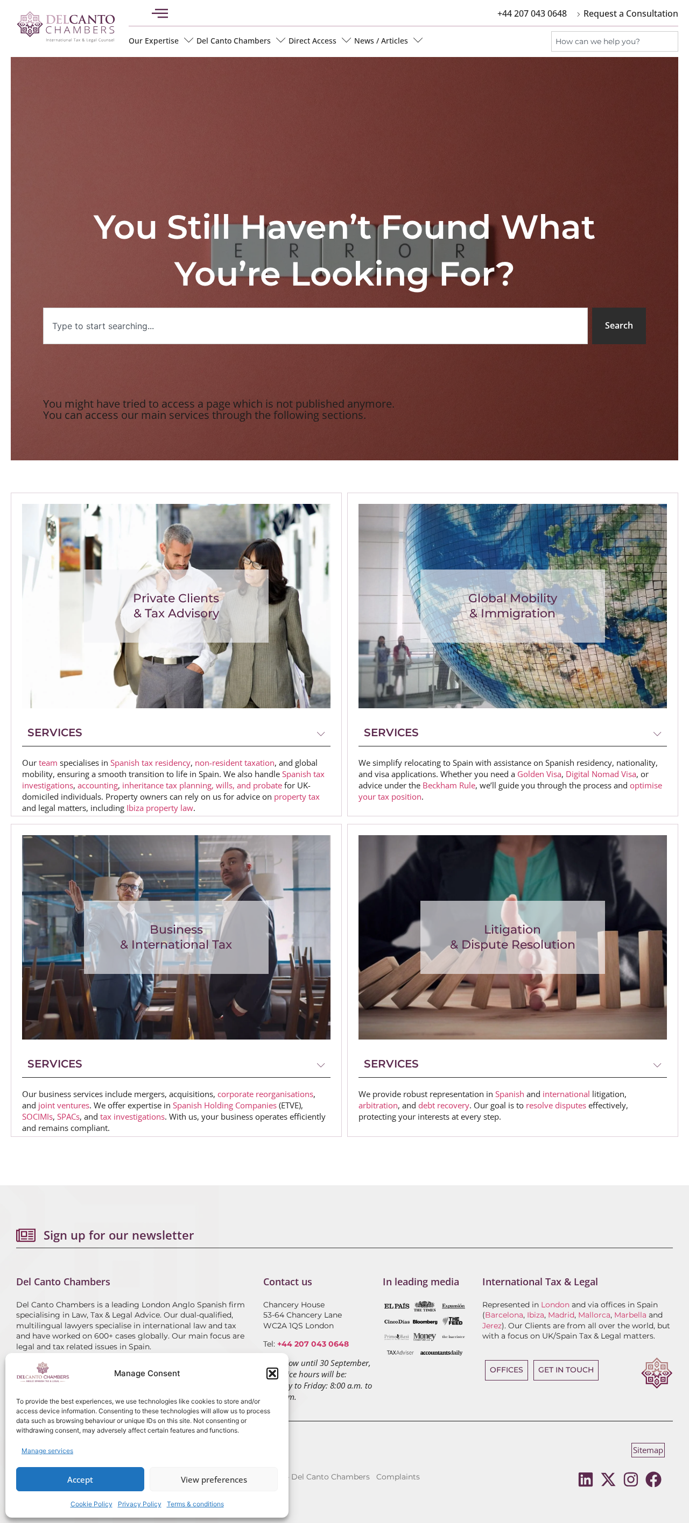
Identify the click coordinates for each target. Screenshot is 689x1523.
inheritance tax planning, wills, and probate (202, 785)
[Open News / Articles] (418, 40)
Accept (80, 1479)
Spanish (509, 1093)
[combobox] (614, 41)
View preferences (214, 1479)
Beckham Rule (449, 785)
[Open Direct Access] (346, 40)
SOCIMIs (37, 1116)
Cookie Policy (92, 1504)
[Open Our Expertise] (189, 40)
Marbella (630, 1315)
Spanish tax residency (150, 762)
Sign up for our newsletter (119, 1235)
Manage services (47, 1451)
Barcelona (504, 1315)
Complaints (398, 1477)
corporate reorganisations (265, 1093)
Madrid (561, 1315)
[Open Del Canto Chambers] (281, 40)
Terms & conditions (195, 1504)
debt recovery (443, 1105)
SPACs (68, 1116)
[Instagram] (631, 1479)
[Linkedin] (585, 1479)
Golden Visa (539, 773)
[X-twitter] (608, 1479)
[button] (272, 1373)
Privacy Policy (139, 1504)
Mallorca (594, 1315)
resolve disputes (556, 1105)
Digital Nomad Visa (601, 773)
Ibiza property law (159, 807)
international (566, 1093)
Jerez (492, 1325)
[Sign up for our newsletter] (26, 1235)
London (555, 1305)
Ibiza (535, 1315)
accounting (98, 785)
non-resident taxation (235, 762)
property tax (297, 796)
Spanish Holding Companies (225, 1105)
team (48, 762)
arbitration (378, 1105)
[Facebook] (653, 1479)
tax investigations (132, 1116)
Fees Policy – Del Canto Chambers (305, 1477)
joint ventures (63, 1105)
